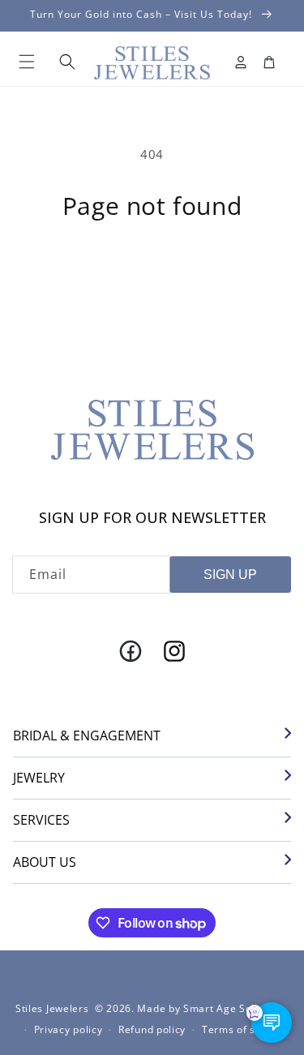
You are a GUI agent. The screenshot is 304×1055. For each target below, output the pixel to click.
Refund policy (152, 1029)
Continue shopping (152, 262)
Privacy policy (68, 1029)
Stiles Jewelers (52, 1008)
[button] (27, 61)
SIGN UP (230, 574)
